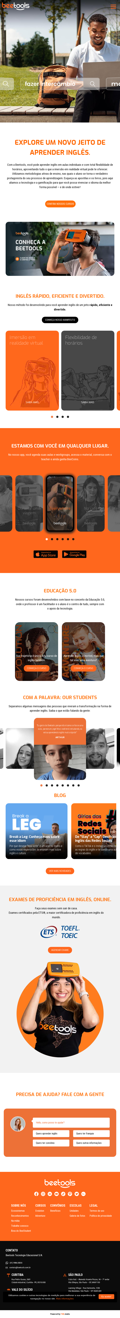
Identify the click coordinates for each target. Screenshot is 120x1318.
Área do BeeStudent (21, 1230)
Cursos (40, 1205)
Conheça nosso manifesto (60, 319)
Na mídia (15, 1220)
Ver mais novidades (60, 871)
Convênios (57, 1205)
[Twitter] (76, 1194)
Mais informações (65, 1298)
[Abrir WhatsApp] (112, 1310)
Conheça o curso (36, 668)
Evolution (39, 1210)
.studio (65, 1314)
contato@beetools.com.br (20, 1267)
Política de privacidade (101, 1215)
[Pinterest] (70, 1194)
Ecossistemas (18, 1210)
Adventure (40, 1215)
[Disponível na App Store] (46, 554)
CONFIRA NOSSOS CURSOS (60, 203)
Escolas (76, 1205)
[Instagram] (43, 1194)
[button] (52, 417)
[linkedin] (50, 1194)
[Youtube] (56, 1194)
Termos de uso (97, 1210)
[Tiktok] (63, 1194)
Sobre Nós (18, 1205)
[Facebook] (36, 1194)
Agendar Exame (60, 950)
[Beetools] (16, 6)
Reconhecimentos (20, 1215)
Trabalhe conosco (19, 1225)
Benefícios (55, 1210)
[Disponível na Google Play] (74, 554)
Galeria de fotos (77, 1215)
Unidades (74, 1210)
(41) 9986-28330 (16, 1263)
